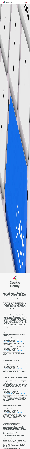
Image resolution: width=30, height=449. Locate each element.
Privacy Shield (19, 341)
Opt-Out (10, 393)
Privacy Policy (6, 341)
